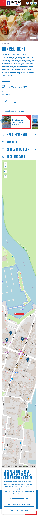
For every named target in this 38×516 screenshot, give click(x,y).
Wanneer (12, 142)
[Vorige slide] (2, 20)
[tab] (33, 38)
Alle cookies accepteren (19, 499)
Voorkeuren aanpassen (19, 510)
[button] (19, 315)
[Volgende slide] (35, 20)
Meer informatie (17, 135)
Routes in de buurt (18, 149)
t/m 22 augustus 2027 (17, 87)
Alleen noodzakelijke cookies (19, 504)
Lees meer (6, 81)
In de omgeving (15, 157)
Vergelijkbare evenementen (15, 111)
